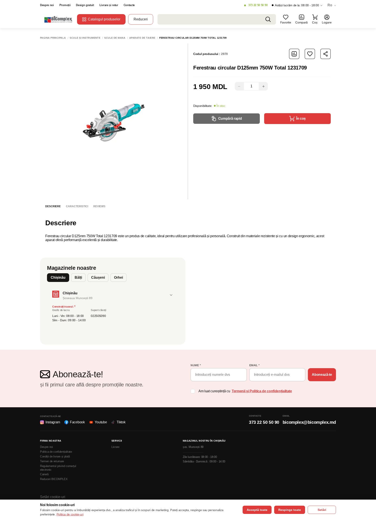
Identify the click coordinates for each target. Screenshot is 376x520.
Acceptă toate (257, 510)
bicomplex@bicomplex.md (309, 422)
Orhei (118, 277)
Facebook (77, 422)
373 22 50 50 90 (257, 5)
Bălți (78, 277)
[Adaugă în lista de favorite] (310, 54)
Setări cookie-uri (52, 497)
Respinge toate (289, 510)
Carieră (44, 474)
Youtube (101, 422)
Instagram (52, 422)
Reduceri (141, 19)
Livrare (115, 447)
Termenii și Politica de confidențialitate (262, 391)
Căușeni (98, 277)
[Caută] (268, 19)
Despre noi (47, 5)
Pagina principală (53, 38)
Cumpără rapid (230, 118)
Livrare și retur (108, 5)
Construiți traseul (62, 306)
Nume (196, 365)
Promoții (64, 5)
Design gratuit (85, 5)
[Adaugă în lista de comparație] (294, 54)
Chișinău (58, 277)
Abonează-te (322, 374)
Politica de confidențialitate (56, 451)
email (254, 365)
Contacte (129, 5)
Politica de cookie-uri (70, 514)
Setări (322, 510)
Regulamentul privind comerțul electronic (58, 467)
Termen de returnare (52, 461)
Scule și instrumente (85, 38)
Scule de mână (114, 38)
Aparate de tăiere (142, 38)
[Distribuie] (325, 54)
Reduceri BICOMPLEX (53, 479)
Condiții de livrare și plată (55, 456)
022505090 (98, 316)
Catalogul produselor (104, 19)
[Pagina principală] (58, 19)
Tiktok (121, 422)
